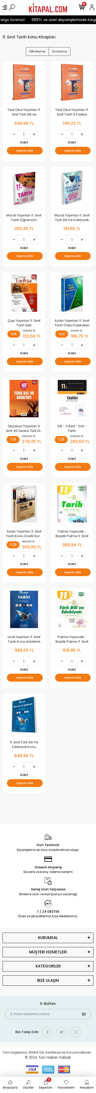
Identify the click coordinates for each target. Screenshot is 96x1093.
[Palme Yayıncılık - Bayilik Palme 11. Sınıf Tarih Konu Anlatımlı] (72, 505)
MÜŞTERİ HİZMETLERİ (48, 952)
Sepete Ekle (24, 151)
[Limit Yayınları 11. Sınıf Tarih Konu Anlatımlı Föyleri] (24, 611)
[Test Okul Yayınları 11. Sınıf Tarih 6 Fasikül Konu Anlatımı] (72, 84)
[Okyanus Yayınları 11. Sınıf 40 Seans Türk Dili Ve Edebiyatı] (24, 400)
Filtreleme (37, 51)
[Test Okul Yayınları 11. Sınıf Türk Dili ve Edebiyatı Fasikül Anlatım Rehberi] (24, 84)
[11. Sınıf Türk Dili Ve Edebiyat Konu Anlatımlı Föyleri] (24, 716)
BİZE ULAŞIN (48, 980)
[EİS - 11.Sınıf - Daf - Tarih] (72, 400)
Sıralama (59, 51)
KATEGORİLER (48, 966)
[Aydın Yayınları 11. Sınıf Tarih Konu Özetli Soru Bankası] (24, 505)
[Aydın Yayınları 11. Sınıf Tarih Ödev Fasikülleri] (72, 295)
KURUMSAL (48, 937)
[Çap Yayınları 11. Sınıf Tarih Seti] (24, 295)
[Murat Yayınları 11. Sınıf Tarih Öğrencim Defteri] (24, 189)
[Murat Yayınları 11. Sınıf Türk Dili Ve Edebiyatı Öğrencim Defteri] (72, 189)
